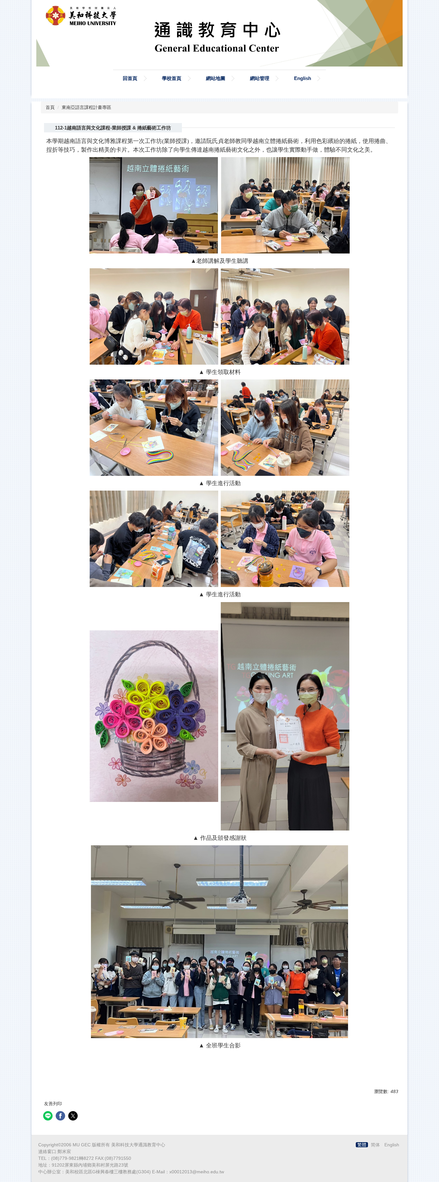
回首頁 (130, 78)
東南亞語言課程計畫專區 (86, 107)
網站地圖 (215, 78)
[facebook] (61, 1116)
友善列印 (53, 1103)
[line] (48, 1116)
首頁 (50, 107)
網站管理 (259, 78)
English (302, 78)
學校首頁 (171, 78)
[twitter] (73, 1116)
